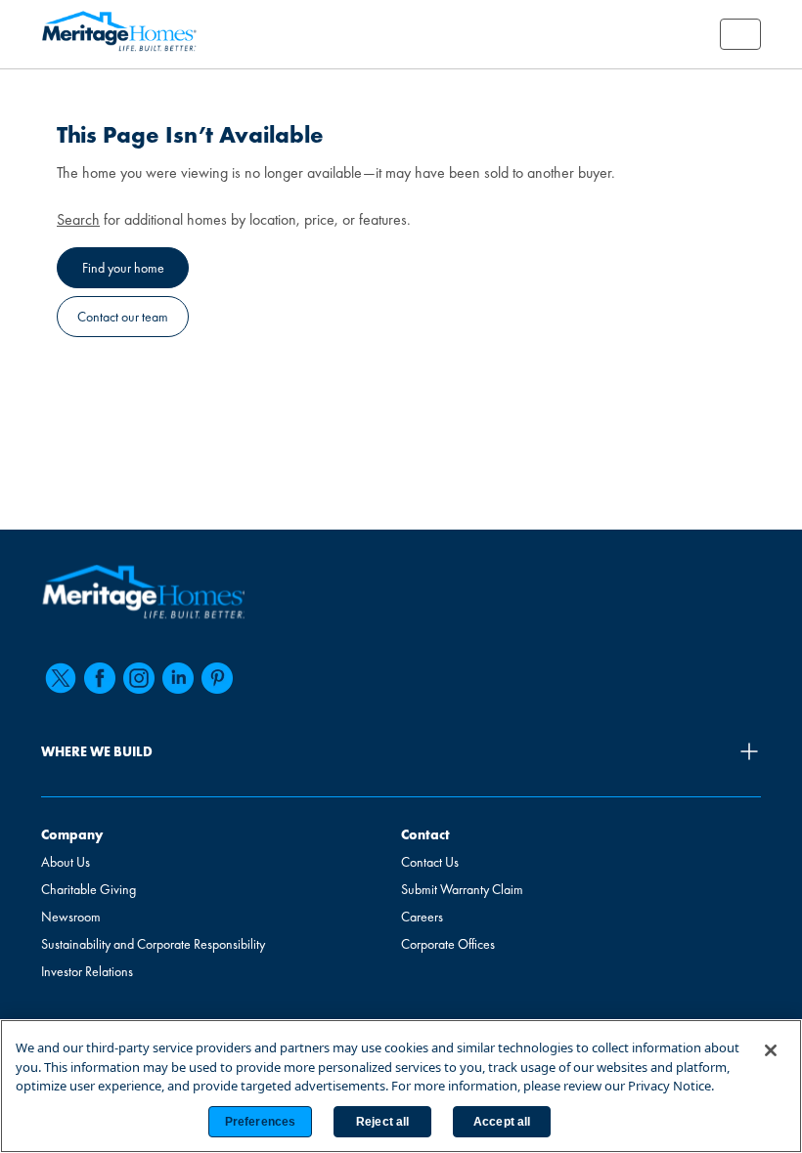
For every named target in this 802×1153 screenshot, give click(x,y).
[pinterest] (217, 678)
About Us (65, 862)
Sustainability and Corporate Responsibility (153, 944)
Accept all (501, 1122)
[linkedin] (178, 678)
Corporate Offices (448, 944)
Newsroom (71, 916)
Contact (425, 834)
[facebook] (99, 678)
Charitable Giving (88, 889)
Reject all (382, 1122)
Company (72, 834)
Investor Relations (87, 971)
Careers (422, 916)
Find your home (123, 268)
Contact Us (430, 862)
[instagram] (139, 678)
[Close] (770, 1050)
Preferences (260, 1122)
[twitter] (60, 678)
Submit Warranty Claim (462, 889)
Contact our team (122, 316)
